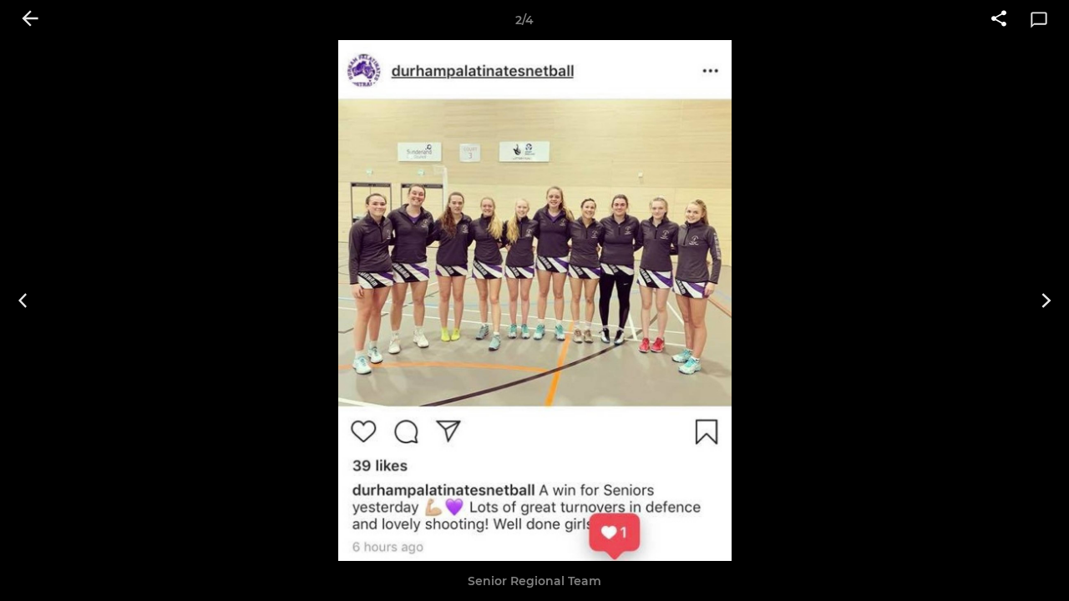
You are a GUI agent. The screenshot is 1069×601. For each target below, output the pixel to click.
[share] (999, 20)
